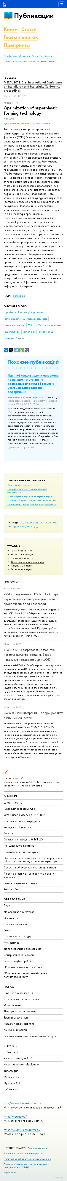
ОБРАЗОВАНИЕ (14, 899)
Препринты (17, 45)
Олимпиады (11, 918)
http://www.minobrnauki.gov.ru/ (22, 1103)
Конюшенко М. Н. (35, 397)
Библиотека (11, 1052)
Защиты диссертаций (16, 1017)
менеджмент (14, 503)
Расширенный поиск (42, 56)
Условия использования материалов (23, 1153)
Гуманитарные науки (22, 550)
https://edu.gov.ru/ (15, 1116)
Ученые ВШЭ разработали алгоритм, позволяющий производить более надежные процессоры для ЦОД (29, 655)
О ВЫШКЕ (11, 796)
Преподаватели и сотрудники (22, 821)
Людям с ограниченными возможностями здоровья (29, 875)
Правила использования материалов (21, 61)
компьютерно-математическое (24, 500)
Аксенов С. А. (28, 123)
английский (19, 295)
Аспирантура (11, 942)
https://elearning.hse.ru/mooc (22, 1129)
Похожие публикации (33, 362)
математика (49, 500)
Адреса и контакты (38, 1148)
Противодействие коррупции (22, 852)
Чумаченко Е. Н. (12, 123)
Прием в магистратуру (17, 936)
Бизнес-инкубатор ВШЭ (18, 961)
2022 (54, 522)
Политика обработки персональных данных (27, 1158)
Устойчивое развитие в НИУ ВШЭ (24, 815)
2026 (29, 522)
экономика (50, 503)
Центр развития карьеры (19, 955)
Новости (11, 582)
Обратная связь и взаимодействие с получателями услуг (25, 974)
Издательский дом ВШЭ (18, 1058)
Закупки (8, 833)
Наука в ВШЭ (47, 61)
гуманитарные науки (18, 496)
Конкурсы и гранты (15, 1029)
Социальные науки (21, 565)
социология (37, 503)
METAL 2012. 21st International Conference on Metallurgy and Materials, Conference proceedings (33, 86)
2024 (42, 522)
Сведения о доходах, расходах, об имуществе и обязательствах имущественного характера (33, 859)
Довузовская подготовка (19, 912)
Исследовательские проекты (21, 999)
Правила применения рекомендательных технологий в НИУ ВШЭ (26, 1166)
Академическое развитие (19, 1023)
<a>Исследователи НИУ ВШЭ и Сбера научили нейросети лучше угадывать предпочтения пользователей (31, 599)
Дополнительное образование (22, 948)
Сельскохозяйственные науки (27, 562)
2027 (23, 522)
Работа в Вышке (13, 889)
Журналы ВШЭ (12, 1083)
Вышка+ (8, 930)
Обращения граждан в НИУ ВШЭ (23, 839)
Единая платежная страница (20, 883)
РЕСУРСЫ (11, 1046)
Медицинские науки (22, 558)
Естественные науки (22, 554)
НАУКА (9, 986)
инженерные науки (41, 496)
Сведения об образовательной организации (30, 867)
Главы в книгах (21, 37)
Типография (11, 1070)
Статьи (29, 29)
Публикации (34, 15)
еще (36, 527)
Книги (11, 29)
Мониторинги (12, 1005)
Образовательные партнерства (23, 967)
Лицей (7, 905)
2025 (35, 522)
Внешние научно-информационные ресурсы (30, 1036)
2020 (16, 527)
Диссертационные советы (20, 1011)
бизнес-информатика (19, 485)
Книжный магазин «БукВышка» (21, 1064)
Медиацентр (11, 1077)
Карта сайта (10, 1172)
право (26, 503)
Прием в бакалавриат (17, 924)
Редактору (58, 1177)
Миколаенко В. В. (16, 397)
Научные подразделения (18, 993)
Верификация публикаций (17, 56)
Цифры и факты (13, 802)
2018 (29, 527)
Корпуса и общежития (17, 827)
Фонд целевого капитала (19, 845)
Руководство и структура (19, 808)
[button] (9, 368)
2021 (10, 527)
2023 (48, 522)
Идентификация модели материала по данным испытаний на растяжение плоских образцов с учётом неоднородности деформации (33, 383)
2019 (23, 527)
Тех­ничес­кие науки (21, 569)
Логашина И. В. (43, 123)
